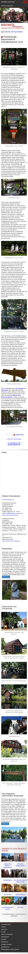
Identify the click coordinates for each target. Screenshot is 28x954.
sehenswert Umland (17, 31)
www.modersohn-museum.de (10, 515)
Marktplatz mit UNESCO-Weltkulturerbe (8, 865)
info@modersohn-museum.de (14, 513)
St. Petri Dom (7, 894)
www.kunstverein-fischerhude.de (11, 541)
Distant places (5, 947)
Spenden (3, 939)
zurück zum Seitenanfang (14, 439)
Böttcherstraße (8, 880)
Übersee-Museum (20, 894)
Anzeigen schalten (6, 944)
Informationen (5, 937)
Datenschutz (4, 942)
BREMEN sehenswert (8, 2)
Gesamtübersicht (6, 924)
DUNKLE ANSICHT (7, 6)
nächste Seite (20, 434)
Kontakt (3, 932)
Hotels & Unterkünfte (7, 934)
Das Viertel (20, 907)
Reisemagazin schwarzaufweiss (10, 949)
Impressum (4, 929)
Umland (3, 927)
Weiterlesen (6, 577)
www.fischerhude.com (8, 499)
